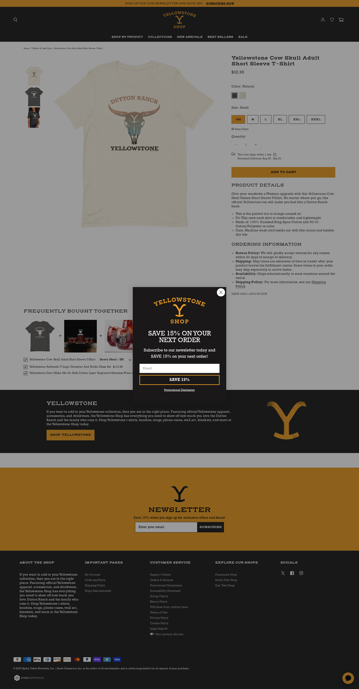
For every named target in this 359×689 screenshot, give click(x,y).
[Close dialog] (221, 292)
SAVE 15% (180, 380)
